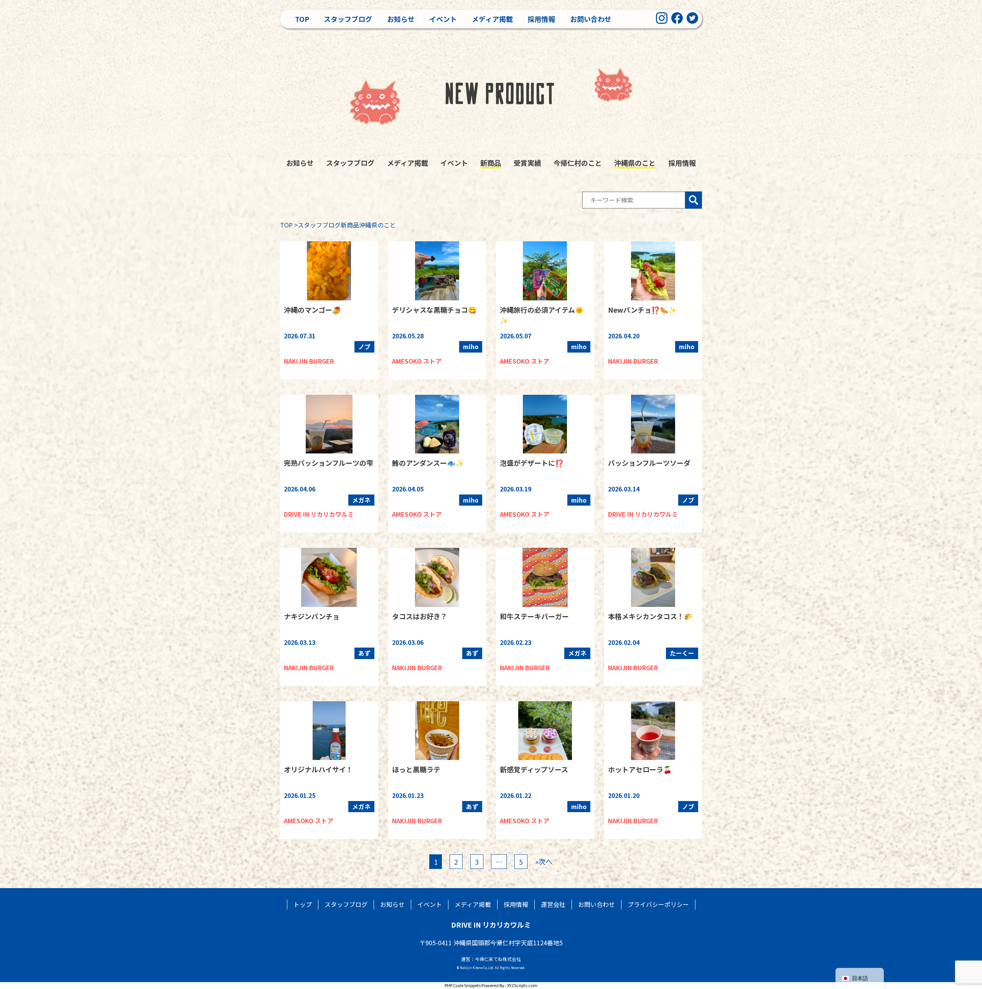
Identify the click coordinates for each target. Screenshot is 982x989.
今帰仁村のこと (578, 163)
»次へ (543, 861)
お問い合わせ (590, 19)
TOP (286, 224)
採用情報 (541, 19)
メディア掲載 (492, 19)
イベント (443, 19)
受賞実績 (527, 163)
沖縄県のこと (635, 163)
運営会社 (553, 904)
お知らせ (401, 19)
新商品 (490, 163)
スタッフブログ (348, 19)
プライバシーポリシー (658, 904)
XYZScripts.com (522, 985)
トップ (302, 904)
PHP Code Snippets (463, 985)
